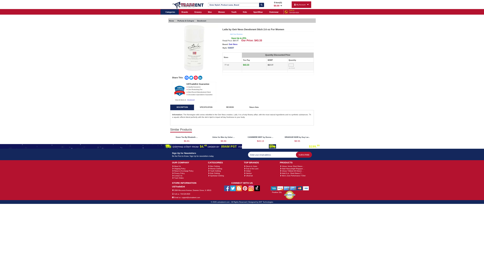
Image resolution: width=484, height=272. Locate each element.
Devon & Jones (251, 166)
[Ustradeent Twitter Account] (233, 188)
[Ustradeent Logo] (188, 5)
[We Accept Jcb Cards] (293, 188)
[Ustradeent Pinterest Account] (245, 188)
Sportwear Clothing (217, 176)
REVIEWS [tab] (230, 107)
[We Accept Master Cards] (299, 188)
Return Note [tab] (254, 107)
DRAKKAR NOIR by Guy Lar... (297, 137)
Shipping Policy (180, 169)
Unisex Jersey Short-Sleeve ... (292, 166)
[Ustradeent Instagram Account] (251, 188)
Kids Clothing (215, 173)
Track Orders (179, 178)
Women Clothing (216, 169)
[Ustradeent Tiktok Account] (257, 188)
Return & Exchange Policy (183, 171)
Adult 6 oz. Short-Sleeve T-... (292, 173)
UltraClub (249, 176)
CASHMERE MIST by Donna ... (260, 137)
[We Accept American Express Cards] (274, 188)
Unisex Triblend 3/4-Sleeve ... (292, 171)
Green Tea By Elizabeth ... (187, 137)
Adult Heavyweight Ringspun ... (293, 169)
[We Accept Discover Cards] (280, 188)
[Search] (261, 5)
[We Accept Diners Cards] (287, 188)
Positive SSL (277, 192)
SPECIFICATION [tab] (206, 107)
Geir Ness (233, 44)
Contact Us (178, 176)
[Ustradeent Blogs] (239, 188)
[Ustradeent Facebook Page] (227, 188)
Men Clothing (215, 166)
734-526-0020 (294, 12)
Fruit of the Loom (252, 169)
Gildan (248, 171)
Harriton (249, 173)
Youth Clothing (215, 171)
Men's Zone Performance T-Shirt (293, 176)
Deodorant (191, 100)
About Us (177, 166)
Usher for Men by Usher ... (223, 137)
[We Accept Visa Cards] (306, 188)
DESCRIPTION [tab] (182, 107)
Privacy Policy (179, 173)
